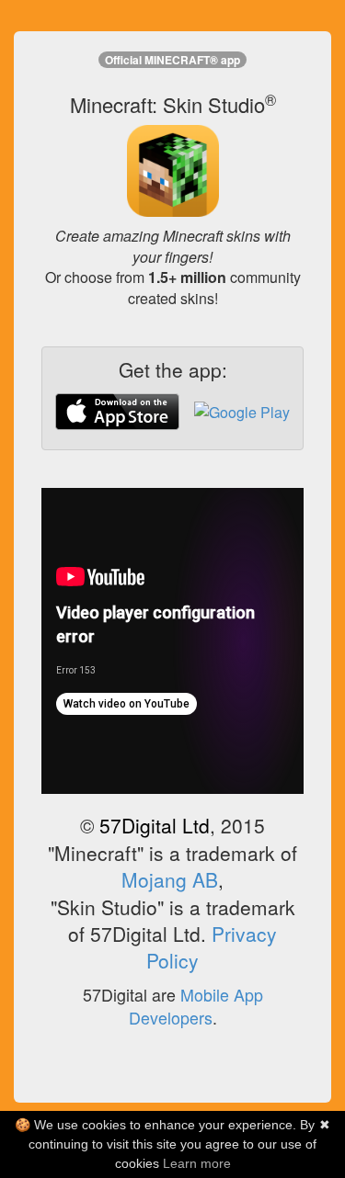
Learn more (197, 1163)
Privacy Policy (211, 947)
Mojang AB (169, 879)
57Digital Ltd (154, 825)
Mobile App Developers (196, 1006)
